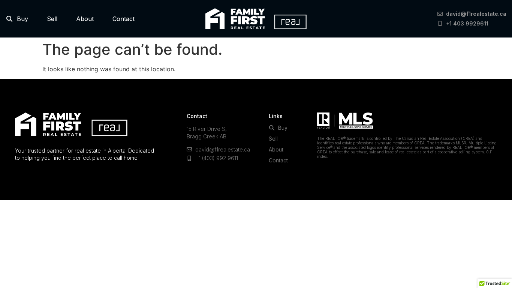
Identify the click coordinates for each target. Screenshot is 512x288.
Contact (123, 18)
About (85, 18)
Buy (20, 18)
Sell (52, 18)
